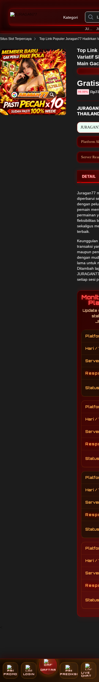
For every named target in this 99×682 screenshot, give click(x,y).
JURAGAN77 (89, 29)
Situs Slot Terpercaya (16, 39)
